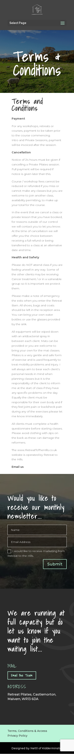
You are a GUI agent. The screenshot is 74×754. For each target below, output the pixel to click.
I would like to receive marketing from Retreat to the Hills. (36, 553)
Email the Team (22, 675)
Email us (18, 467)
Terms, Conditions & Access (27, 731)
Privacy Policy (17, 735)
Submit (54, 564)
